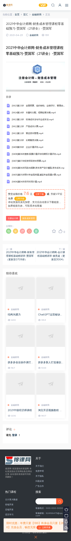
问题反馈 (40, 481)
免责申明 (40, 471)
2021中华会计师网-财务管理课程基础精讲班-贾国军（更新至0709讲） (20, 256)
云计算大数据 (11, 500)
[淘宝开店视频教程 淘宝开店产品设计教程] (50, 384)
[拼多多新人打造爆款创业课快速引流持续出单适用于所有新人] (50, 336)
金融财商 (33, 35)
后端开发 (9, 510)
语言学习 (9, 515)
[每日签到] (66, 515)
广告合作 (40, 486)
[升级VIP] (66, 509)
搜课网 (8, 5)
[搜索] (53, 5)
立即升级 (20, 199)
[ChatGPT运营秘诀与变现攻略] (50, 288)
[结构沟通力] (20, 288)
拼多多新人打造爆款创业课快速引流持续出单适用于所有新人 (49, 362)
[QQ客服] (66, 522)
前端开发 (9, 505)
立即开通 (45, 527)
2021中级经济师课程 (20, 410)
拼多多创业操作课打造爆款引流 (19, 362)
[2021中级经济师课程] (20, 384)
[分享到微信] (8, 231)
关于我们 (40, 466)
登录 (14, 435)
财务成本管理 (28, 218)
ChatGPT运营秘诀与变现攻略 (50, 314)
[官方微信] (66, 528)
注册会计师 (13, 218)
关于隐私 (40, 476)
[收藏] (54, 231)
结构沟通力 (14, 314)
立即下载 (40, 194)
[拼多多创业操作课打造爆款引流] (20, 336)
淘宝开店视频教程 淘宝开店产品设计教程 (50, 410)
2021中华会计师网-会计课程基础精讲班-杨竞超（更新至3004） (51, 256)
